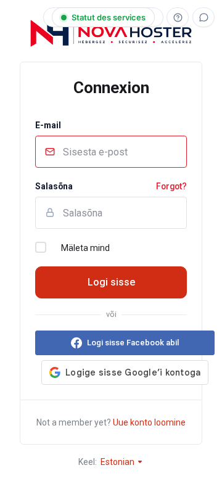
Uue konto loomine (149, 422)
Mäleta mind (85, 248)
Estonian (118, 462)
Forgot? (171, 186)
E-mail (48, 125)
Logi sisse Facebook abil (133, 342)
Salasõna (54, 186)
